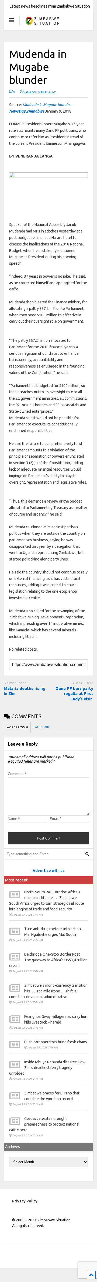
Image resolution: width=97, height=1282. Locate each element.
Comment (17, 774)
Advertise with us (48, 870)
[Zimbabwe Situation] (42, 25)
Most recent (16, 880)
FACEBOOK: (41, 727)
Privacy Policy (24, 1201)
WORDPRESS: (17, 727)
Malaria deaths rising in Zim (24, 691)
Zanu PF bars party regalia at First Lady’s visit (74, 693)
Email (55, 819)
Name (14, 819)
